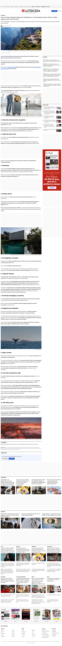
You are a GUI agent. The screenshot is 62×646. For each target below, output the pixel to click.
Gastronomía (22, 448)
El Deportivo (21, 6)
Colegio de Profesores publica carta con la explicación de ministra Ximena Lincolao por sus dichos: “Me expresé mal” (52, 65)
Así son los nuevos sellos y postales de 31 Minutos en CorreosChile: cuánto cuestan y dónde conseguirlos (22, 482)
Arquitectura (30, 448)
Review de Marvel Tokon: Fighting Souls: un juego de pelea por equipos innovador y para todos (52, 61)
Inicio (2, 6)
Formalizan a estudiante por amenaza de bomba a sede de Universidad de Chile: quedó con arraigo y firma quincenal (52, 85)
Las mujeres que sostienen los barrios (54, 594)
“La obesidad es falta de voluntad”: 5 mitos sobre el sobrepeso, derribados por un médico (50, 121)
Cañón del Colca (17, 449)
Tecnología (17, 6)
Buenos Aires (25, 447)
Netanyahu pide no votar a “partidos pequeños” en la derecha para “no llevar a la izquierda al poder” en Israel (39, 596)
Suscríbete (12, 458)
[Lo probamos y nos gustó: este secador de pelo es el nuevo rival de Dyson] (54, 589)
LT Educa (48, 6)
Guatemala (7, 448)
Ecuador (38, 447)
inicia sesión (5, 458)
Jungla (4, 449)
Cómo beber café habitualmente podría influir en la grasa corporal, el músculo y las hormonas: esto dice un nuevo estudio (50, 112)
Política (5, 6)
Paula (48, 576)
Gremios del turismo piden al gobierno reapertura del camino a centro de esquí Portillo (23, 564)
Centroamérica (16, 447)
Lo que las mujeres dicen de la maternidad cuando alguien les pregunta (52, 601)
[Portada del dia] (52, 169)
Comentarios (8, 52)
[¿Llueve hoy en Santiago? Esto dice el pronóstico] (58, 130)
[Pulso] (15, 619)
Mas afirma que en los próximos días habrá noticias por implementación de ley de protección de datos (52, 80)
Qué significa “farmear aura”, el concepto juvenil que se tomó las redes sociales (49, 117)
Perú (13, 449)
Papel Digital (43, 6)
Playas (40, 448)
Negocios (12, 6)
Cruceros (6, 449)
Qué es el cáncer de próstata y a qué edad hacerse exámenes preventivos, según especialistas (50, 107)
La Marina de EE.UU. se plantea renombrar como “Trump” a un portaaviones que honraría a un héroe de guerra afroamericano (38, 601)
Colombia (14, 448)
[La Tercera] (5, 619)
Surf (9, 449)
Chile (28, 447)
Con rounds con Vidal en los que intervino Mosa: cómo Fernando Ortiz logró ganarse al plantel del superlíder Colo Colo (54, 565)
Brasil (2, 448)
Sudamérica (12, 447)
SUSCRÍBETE (52, 187)
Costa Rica (18, 448)
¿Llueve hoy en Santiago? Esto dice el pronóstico (50, 130)
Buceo (11, 449)
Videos (29, 6)
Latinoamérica (34, 448)
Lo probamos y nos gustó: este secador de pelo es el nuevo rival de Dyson (54, 580)
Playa (38, 448)
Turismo (8, 447)
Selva (1, 449)
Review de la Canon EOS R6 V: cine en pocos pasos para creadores (7, 595)
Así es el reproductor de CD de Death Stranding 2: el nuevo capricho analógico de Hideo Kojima (7, 601)
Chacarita (11, 448)
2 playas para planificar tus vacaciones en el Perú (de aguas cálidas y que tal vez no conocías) (19, 444)
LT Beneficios (38, 6)
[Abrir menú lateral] (2, 11)
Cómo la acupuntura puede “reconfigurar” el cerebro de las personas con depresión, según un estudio (49, 126)
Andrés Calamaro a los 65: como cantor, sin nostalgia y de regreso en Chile (22, 601)
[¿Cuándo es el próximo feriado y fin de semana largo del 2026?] (31, 523)
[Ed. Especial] (36, 619)
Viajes (6, 447)
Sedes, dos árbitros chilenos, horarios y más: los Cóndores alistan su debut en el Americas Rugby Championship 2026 (54, 550)
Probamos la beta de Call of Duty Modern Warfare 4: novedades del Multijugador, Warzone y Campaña (39, 481)
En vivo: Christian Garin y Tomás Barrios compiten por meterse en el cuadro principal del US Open (54, 570)
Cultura (26, 448)
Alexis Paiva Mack (7, 25)
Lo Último (33, 6)
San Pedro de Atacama (32, 447)
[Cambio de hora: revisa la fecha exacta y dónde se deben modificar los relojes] (51, 523)
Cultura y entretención (21, 576)
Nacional (8, 6)
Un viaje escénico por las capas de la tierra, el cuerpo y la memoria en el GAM (22, 596)
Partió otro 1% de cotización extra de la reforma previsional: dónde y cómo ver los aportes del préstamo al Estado (23, 570)
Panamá (4, 448)
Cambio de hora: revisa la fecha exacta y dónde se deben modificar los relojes (51, 514)
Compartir (3, 52)
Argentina (20, 447)
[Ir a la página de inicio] (31, 11)
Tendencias (3, 15)
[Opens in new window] (26, 619)
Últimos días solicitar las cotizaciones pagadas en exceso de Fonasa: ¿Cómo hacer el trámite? (10, 515)
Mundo (25, 6)
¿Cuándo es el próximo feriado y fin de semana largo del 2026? (30, 514)
